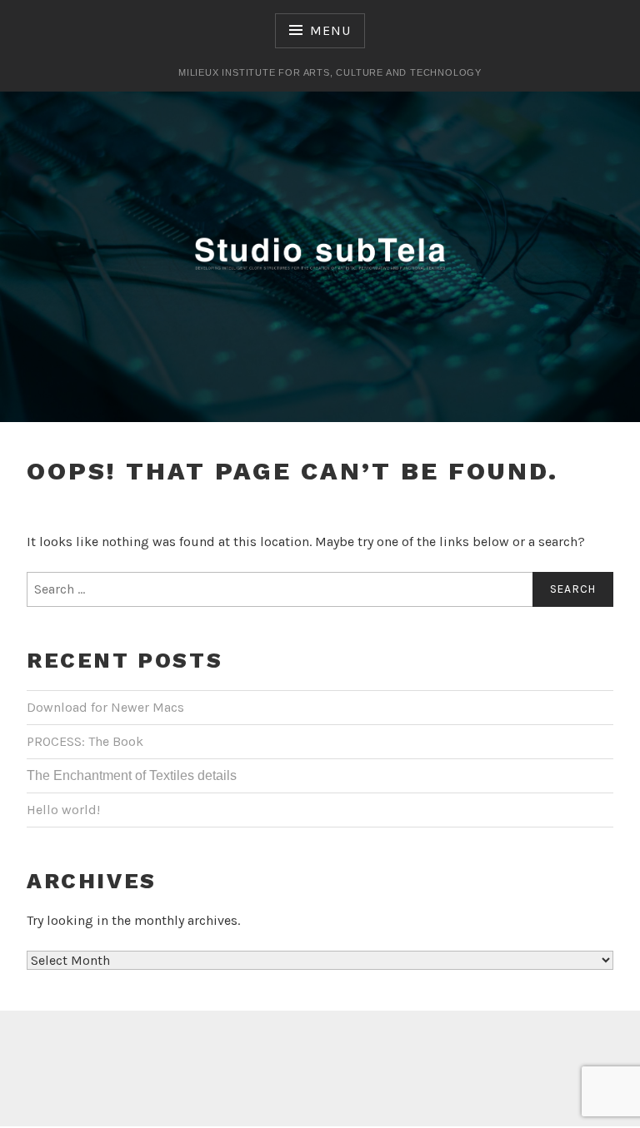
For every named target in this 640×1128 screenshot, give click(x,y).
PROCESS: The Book (85, 741)
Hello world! (63, 809)
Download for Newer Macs (105, 707)
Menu (330, 30)
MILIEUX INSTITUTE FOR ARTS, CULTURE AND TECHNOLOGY (330, 72)
